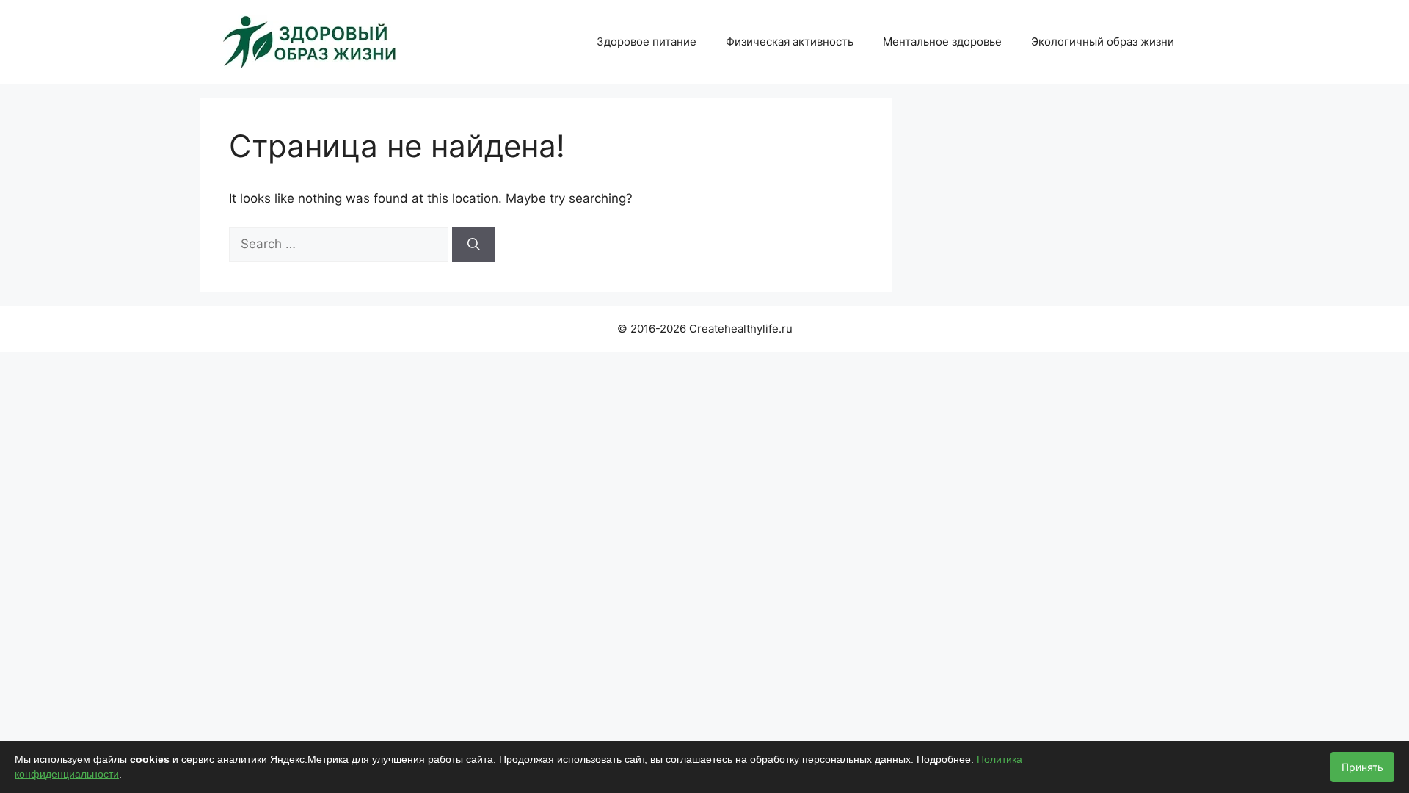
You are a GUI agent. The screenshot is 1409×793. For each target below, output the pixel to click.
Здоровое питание (646, 41)
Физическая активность (789, 41)
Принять (1362, 767)
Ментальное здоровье (942, 41)
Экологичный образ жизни (1102, 41)
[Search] (473, 244)
